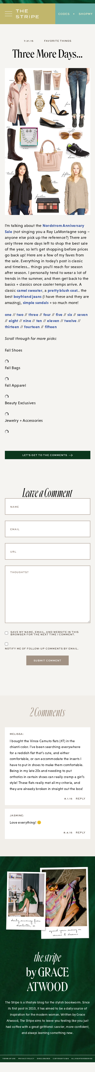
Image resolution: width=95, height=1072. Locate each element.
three (33, 314)
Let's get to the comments (44, 455)
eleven (53, 320)
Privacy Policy (26, 1059)
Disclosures (43, 1059)
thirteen (12, 326)
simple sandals (36, 302)
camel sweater (29, 290)
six (69, 314)
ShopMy (86, 14)
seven (82, 314)
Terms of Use (8, 1059)
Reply (81, 798)
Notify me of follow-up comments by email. (42, 648)
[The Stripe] (27, 14)
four (47, 314)
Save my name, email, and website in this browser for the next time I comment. (44, 633)
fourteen (32, 326)
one (8, 314)
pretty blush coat (63, 290)
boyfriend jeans (28, 296)
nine (27, 320)
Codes (64, 14)
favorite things (57, 40)
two (20, 314)
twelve (70, 320)
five (59, 314)
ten (39, 320)
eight (13, 320)
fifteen (51, 326)
